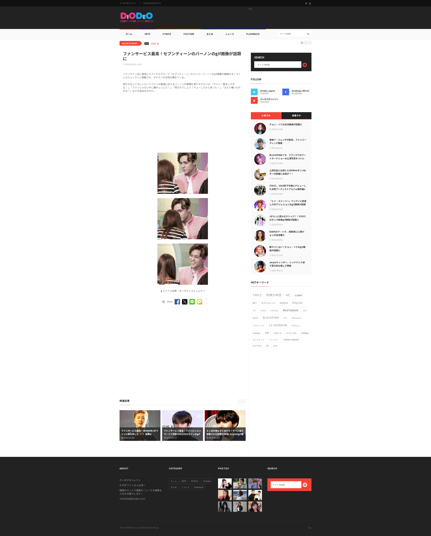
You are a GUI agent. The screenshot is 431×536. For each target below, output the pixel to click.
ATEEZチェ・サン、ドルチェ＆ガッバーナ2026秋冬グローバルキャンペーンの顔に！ (199, 43)
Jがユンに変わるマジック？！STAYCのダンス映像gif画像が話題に (287, 218)
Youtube (207, 481)
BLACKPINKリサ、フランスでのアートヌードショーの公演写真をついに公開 (287, 158)
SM (267, 332)
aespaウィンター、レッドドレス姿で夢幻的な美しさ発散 (287, 264)
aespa (283, 302)
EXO (305, 310)
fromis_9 (296, 325)
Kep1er (297, 302)
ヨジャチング (258, 339)
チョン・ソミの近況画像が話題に (285, 124)
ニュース (229, 34)
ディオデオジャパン (128, 3)
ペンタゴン (274, 339)
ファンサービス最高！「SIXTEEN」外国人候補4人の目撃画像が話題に (224, 432)
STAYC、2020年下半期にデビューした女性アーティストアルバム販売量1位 (287, 189)
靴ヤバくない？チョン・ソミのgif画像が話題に (287, 248)
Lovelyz (256, 333)
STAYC (263, 310)
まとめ (210, 34)
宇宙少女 (277, 333)
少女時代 (298, 295)
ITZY (285, 317)
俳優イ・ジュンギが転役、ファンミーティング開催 (287, 141)
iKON (275, 345)
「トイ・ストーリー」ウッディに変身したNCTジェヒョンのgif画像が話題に (287, 204)
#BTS (147, 34)
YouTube (188, 34)
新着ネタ (296, 115)
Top (309, 527)
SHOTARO (257, 345)
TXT (254, 310)
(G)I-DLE (274, 310)
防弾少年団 (273, 295)
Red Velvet (291, 310)
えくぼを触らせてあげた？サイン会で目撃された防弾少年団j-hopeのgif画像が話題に (182, 434)
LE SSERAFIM (278, 325)
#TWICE (194, 481)
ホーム (129, 34)
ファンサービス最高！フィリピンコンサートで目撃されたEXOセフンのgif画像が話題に (140, 434)
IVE (288, 295)
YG (267, 345)
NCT (255, 302)
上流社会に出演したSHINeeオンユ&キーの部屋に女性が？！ (287, 172)
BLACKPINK (271, 317)
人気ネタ (266, 115)
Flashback (253, 34)
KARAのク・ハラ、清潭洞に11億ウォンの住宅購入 (286, 233)
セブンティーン (268, 302)
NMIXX (255, 317)
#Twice (166, 34)
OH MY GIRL (291, 333)
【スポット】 (259, 325)
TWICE (257, 295)
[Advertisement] (250, 18)
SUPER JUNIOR (291, 339)
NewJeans (296, 317)
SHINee (305, 333)
